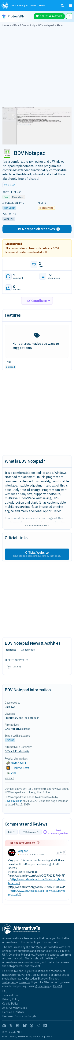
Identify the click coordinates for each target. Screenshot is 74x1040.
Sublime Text (20, 768)
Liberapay (44, 986)
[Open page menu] (70, 5)
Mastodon (30, 978)
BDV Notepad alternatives (34, 229)
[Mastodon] (18, 1025)
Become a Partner (13, 1012)
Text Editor (9, 207)
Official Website (37, 554)
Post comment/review (58, 832)
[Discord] (4, 1025)
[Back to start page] (5, 5)
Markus (40, 947)
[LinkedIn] (45, 1025)
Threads (54, 978)
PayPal (57, 986)
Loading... (18, 666)
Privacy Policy (10, 999)
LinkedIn (24, 982)
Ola (28, 947)
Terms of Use (10, 995)
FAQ (4, 991)
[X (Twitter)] (11, 1025)
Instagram (8, 982)
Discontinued (14, 244)
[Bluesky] (25, 1025)
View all (9, 778)
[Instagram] (38, 1025)
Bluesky (42, 978)
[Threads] (31, 1025)
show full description (37, 525)
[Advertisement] (37, 68)
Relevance (30, 831)
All (10, 831)
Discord (45, 974)
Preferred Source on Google (19, 1016)
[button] (9, 185)
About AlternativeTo (14, 1008)
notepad (10, 366)
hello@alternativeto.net (17, 974)
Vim (13, 773)
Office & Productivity (17, 751)
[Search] (62, 6)
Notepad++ (18, 763)
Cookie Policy (10, 1003)
